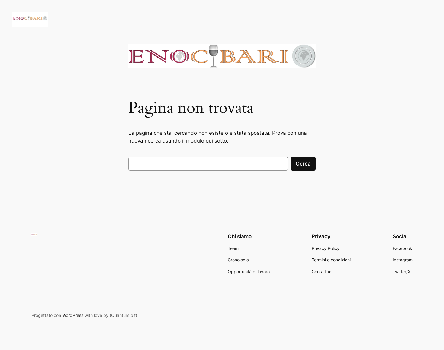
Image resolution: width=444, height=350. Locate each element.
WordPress (72, 315)
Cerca (303, 164)
